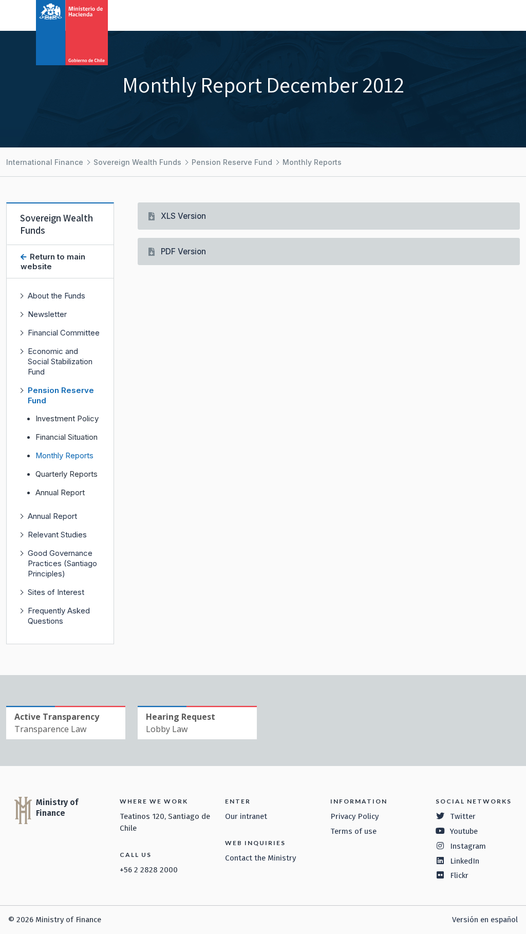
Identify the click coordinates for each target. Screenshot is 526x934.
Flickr (459, 875)
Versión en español (485, 919)
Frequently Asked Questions (59, 616)
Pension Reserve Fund (232, 162)
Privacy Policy (354, 816)
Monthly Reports (312, 162)
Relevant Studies (57, 534)
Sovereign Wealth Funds (137, 162)
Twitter (463, 816)
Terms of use (353, 831)
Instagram (468, 846)
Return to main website (53, 261)
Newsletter (47, 314)
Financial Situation (66, 437)
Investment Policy (67, 418)
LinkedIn (464, 861)
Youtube (464, 831)
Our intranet (246, 816)
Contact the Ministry (260, 858)
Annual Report (60, 492)
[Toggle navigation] (475, 14)
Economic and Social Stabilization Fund (60, 361)
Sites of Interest (56, 592)
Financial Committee (64, 333)
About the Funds (56, 296)
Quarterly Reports (66, 474)
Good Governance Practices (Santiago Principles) (62, 563)
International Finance (44, 162)
